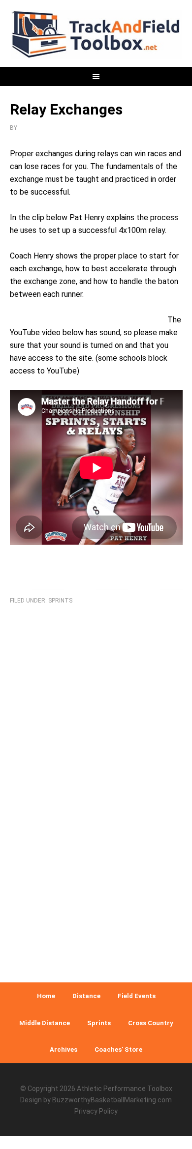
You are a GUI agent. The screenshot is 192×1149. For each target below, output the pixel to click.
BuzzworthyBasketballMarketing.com (112, 1100)
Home (46, 996)
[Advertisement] (96, 861)
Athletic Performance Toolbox (124, 1088)
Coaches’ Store (118, 1049)
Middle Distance (44, 1023)
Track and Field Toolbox (96, 34)
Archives (63, 1049)
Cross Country (150, 1023)
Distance (86, 996)
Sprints (60, 600)
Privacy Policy (96, 1111)
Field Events (137, 996)
